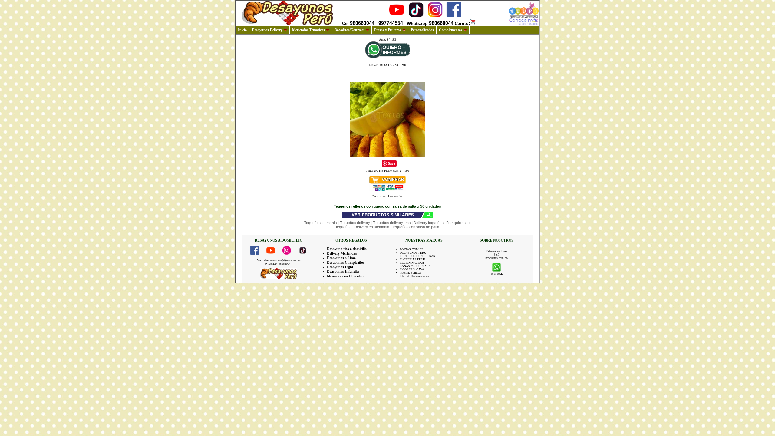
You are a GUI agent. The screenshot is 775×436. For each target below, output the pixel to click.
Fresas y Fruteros (387, 30)
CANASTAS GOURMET (415, 266)
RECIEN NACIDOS (412, 262)
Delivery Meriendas (342, 253)
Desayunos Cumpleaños (345, 262)
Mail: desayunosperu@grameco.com (279, 260)
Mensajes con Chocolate (345, 276)
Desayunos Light (340, 267)
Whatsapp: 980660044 (278, 263)
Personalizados (422, 30)
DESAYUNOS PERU (413, 252)
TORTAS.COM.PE (411, 249)
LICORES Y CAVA (412, 269)
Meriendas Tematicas (308, 30)
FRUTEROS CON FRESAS (417, 256)
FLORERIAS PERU (412, 259)
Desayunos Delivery (267, 30)
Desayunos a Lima (341, 258)
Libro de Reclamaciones (414, 276)
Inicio (242, 30)
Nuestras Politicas (410, 272)
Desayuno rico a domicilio (347, 249)
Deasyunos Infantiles (343, 271)
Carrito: (462, 23)
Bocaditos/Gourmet (349, 30)
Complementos (450, 30)
